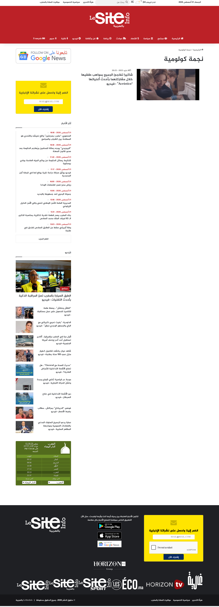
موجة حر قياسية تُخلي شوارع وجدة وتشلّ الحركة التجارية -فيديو (54, 381)
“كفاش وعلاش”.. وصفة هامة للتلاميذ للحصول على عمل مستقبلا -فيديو (54, 311)
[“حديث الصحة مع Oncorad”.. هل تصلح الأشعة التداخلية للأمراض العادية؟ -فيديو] (24, 370)
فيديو (75, 38)
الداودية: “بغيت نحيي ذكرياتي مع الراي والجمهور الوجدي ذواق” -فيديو (53, 324)
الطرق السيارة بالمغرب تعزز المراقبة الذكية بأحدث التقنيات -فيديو (45, 297)
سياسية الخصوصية (181, 600)
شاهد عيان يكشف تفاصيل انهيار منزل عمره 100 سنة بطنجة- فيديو (54, 352)
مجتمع (161, 38)
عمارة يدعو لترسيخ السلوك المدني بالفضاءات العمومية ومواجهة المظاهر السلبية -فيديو (54, 426)
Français (37, 38)
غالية (64, 38)
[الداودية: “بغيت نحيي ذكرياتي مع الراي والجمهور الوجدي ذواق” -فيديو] (24, 327)
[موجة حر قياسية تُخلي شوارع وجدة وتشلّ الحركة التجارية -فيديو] (24, 384)
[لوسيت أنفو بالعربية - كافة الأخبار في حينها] (110, 19)
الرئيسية (176, 38)
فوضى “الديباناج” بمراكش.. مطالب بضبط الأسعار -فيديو (54, 409)
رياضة (106, 38)
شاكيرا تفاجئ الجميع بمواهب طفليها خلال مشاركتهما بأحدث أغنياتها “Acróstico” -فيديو (107, 79)
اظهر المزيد (43, 239)
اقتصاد (134, 38)
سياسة (147, 38)
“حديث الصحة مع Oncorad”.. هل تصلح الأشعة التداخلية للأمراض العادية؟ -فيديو (55, 368)
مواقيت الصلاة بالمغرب (161, 600)
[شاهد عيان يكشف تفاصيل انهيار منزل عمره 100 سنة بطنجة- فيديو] (24, 356)
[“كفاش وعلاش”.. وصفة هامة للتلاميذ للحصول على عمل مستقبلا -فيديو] (24, 313)
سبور (52, 38)
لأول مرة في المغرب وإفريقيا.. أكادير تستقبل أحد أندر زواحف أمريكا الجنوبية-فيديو (54, 340)
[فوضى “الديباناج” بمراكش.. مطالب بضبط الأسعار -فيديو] (24, 413)
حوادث (119, 38)
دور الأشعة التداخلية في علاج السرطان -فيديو (56, 395)
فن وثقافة (90, 38)
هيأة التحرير (197, 600)
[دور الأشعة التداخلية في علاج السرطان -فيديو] (24, 398)
